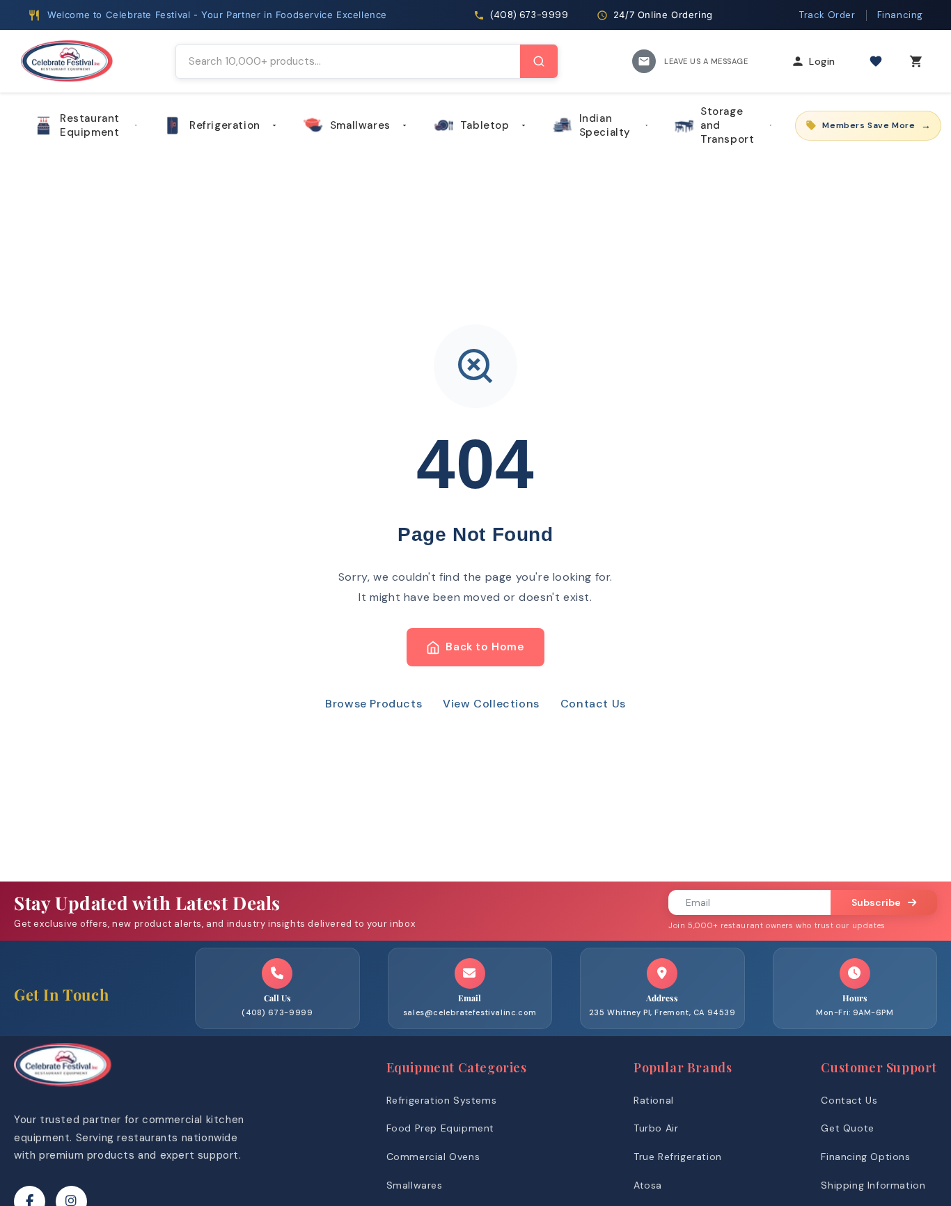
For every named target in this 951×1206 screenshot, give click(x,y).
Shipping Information (873, 1185)
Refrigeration (224, 125)
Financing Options (865, 1156)
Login (822, 61)
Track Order (827, 15)
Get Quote (847, 1128)
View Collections (491, 703)
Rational (654, 1100)
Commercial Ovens (433, 1156)
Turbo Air (656, 1128)
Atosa (648, 1185)
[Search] (539, 61)
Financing (900, 15)
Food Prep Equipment (440, 1128)
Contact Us (593, 703)
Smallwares (360, 125)
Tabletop (485, 125)
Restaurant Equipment (90, 125)
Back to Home (485, 647)
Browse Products (373, 703)
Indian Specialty (605, 125)
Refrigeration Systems (441, 1100)
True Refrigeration (678, 1156)
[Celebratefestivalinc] (62, 1090)
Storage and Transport (727, 125)
